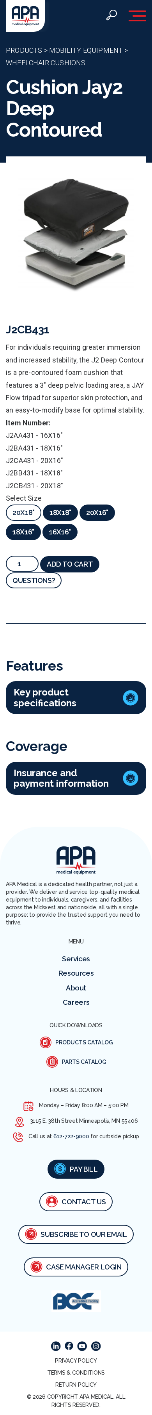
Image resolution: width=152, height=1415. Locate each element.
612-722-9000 (71, 1136)
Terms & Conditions (76, 1373)
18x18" (60, 512)
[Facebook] (69, 1346)
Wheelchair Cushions (45, 63)
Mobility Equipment (86, 50)
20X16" (97, 512)
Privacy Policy (76, 1361)
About (76, 988)
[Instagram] (96, 1346)
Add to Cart (70, 564)
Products (24, 50)
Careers (76, 1002)
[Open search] (111, 16)
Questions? (33, 580)
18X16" (23, 532)
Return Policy (76, 1385)
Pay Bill (83, 1169)
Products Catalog (84, 1042)
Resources (76, 973)
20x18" (23, 512)
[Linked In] (56, 1346)
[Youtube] (82, 1346)
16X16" (60, 532)
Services (76, 959)
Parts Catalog (84, 1062)
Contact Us (84, 1202)
